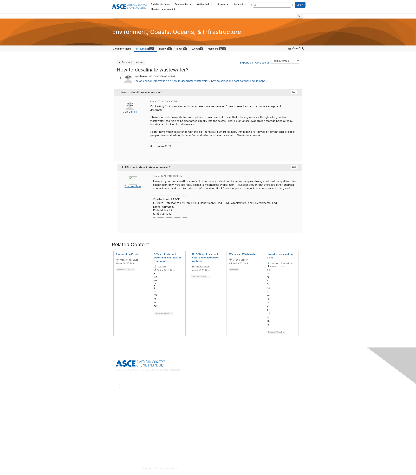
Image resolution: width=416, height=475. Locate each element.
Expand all (246, 62)
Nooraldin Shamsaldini (281, 263)
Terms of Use (123, 453)
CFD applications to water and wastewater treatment (167, 258)
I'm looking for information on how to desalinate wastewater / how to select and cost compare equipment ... (200, 81)
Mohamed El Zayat (129, 260)
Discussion (144, 48)
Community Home (122, 48)
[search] (254, 4)
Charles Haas (133, 186)
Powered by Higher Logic (255, 468)
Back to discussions (132, 62)
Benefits (120, 429)
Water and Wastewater (243, 254)
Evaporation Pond (127, 254)
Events (197, 48)
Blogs (181, 48)
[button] (183, 4)
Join (118, 424)
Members (216, 48)
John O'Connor (240, 260)
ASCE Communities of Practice (132, 411)
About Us (120, 448)
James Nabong (202, 266)
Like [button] (294, 92)
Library (164, 48)
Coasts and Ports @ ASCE (129, 406)
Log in (300, 4)
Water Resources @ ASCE (129, 401)
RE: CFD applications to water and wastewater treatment (205, 258)
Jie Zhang (162, 266)
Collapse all (262, 62)
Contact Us (121, 434)
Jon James (130, 111)
